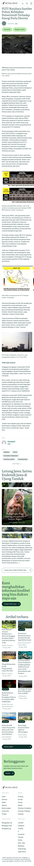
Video (4, 796)
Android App (22, 849)
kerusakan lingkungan (11, 455)
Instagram (21, 825)
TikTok (20, 840)
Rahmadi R (11, 441)
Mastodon (21, 846)
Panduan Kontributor (24, 808)
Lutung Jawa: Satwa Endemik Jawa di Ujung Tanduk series (18, 570)
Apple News (22, 852)
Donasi (20, 802)
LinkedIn (20, 823)
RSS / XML (21, 843)
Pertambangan (22, 459)
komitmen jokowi (9, 459)
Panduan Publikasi (24, 811)
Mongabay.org (6, 828)
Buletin (8, 773)
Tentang (20, 796)
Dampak (20, 814)
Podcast (4, 799)
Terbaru (4, 814)
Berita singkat (6, 808)
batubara (6, 452)
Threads (20, 837)
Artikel (4, 802)
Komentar (7, 29)
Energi (15, 452)
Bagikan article (20, 29)
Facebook (21, 834)
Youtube (20, 828)
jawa (16, 23)
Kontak (20, 799)
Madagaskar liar (7, 823)
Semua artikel (8, 746)
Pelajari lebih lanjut (10, 604)
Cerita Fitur (5, 811)
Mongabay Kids (7, 825)
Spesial (4, 805)
